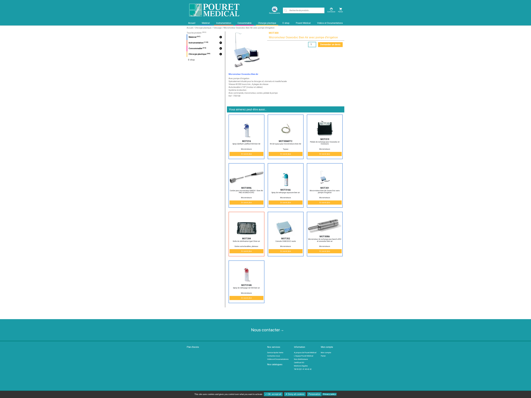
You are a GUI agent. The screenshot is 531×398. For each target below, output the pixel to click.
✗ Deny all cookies (295, 394)
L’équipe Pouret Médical (303, 356)
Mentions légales (301, 366)
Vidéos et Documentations (330, 23)
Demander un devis (330, 44)
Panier (323, 356)
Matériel (206, 23)
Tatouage (217, 28)
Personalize (314, 394)
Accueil (191, 23)
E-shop (286, 23)
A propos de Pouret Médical (305, 353)
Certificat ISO (299, 362)
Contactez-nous (273, 356)
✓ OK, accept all (273, 394)
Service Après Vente (275, 353)
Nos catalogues (274, 364)
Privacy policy (329, 394)
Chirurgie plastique (267, 23)
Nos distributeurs (301, 359)
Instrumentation (223, 23)
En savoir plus (246, 154)
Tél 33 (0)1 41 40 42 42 (303, 369)
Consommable (245, 23)
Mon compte (326, 353)
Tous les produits (196, 33)
